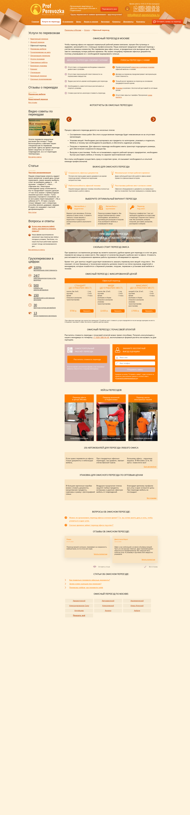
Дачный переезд (37, 42)
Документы (128, 22)
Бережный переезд (38, 76)
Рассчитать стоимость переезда (87, 359)
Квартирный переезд (39, 39)
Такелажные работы (39, 62)
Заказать (86, 311)
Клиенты (116, 22)
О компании (68, 22)
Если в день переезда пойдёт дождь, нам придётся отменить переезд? (44, 229)
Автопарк (105, 22)
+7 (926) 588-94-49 (146, 10)
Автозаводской (108, 601)
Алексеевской (108, 606)
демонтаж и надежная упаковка (142, 67)
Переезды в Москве (73, 30)
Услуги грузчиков (37, 59)
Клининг (33, 69)
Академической (137, 601)
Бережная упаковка (38, 66)
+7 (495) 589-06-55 (146, 7)
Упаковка (119, 88)
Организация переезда (40, 56)
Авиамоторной (79, 601)
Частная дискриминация (39, 172)
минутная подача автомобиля (45, 306)
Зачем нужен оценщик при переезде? (85, 584)
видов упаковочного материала (45, 314)
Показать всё (79, 615)
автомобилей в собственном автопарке (44, 297)
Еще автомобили (150, 467)
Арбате (137, 611)
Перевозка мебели (38, 49)
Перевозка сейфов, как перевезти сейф (86, 587)
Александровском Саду (79, 606)
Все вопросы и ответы (36, 250)
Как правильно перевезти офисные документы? (89, 580)
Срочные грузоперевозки (41, 79)
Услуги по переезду (51, 22)
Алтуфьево (79, 611)
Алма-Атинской (137, 606)
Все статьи (32, 212)
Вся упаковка (151, 498)
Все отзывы (153, 567)
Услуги (87, 30)
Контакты (140, 22)
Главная (35, 22)
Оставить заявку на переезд (169, 22)
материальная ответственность (45, 268)
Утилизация (35, 72)
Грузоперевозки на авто (40, 52)
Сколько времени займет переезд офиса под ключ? (91, 525)
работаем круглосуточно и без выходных (45, 277)
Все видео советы (35, 157)
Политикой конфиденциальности (126, 378)
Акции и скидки (91, 22)
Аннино (108, 611)
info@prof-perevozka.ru (143, 15)
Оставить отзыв (104, 567)
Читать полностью (100, 554)
